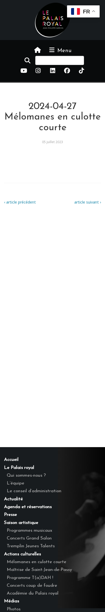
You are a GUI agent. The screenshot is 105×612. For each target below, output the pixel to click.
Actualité (13, 499)
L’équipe (15, 483)
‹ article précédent (20, 202)
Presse (10, 514)
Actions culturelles (22, 554)
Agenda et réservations (28, 507)
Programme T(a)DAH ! (30, 577)
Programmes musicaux (29, 530)
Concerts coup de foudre (32, 585)
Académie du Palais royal (32, 593)
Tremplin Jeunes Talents (31, 546)
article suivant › (87, 202)
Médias (11, 601)
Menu (63, 50)
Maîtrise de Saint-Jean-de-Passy (39, 569)
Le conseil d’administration (34, 491)
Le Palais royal (19, 467)
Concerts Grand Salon (29, 538)
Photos (13, 609)
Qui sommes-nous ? (26, 475)
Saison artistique (21, 522)
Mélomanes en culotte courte (36, 562)
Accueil (11, 459)
